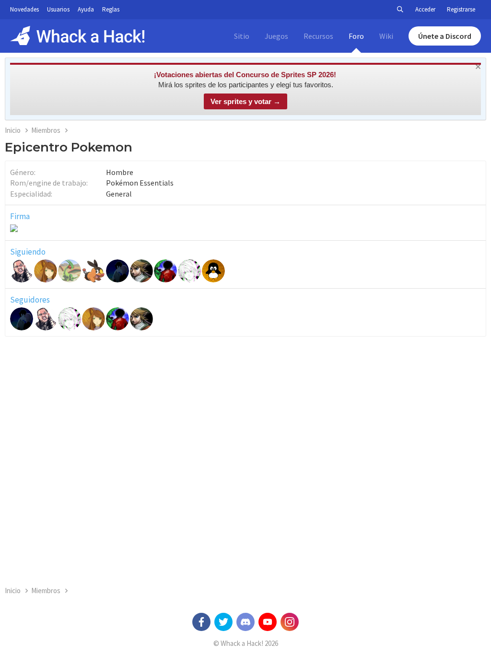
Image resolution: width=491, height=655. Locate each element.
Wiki (386, 36)
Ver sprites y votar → (245, 101)
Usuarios (58, 9)
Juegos (276, 36)
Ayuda (86, 9)
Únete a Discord (444, 36)
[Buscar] (399, 9)
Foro (356, 36)
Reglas (110, 9)
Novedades (24, 9)
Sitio (241, 36)
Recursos (318, 36)
